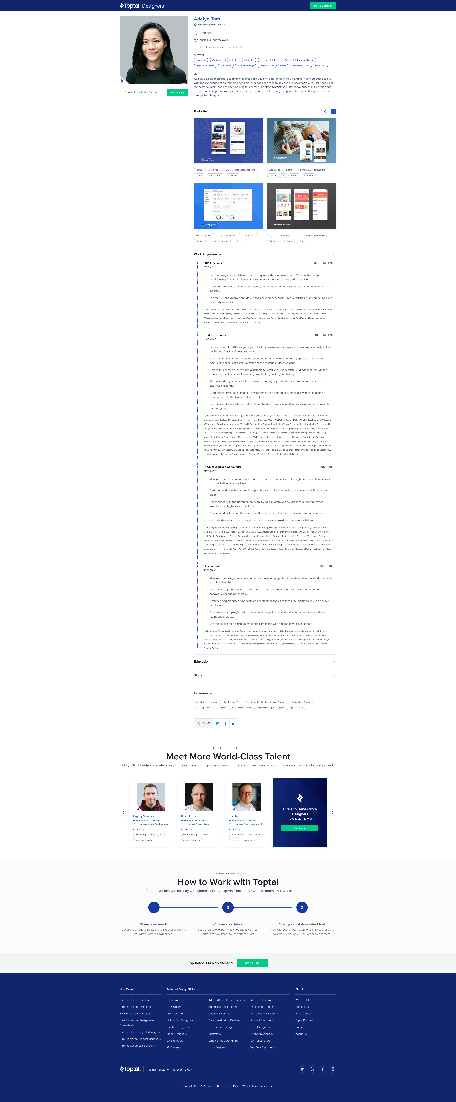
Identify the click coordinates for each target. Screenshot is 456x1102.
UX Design (249, 59)
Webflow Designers (262, 1047)
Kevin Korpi (188, 816)
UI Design (233, 59)
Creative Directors (219, 1013)
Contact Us (302, 1007)
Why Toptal (302, 1000)
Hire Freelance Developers (136, 1000)
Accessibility (268, 1086)
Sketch (234, 840)
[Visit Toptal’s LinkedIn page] (302, 1069)
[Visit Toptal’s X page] (312, 1069)
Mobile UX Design (283, 59)
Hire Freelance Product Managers (140, 1039)
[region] (265, 180)
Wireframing (217, 59)
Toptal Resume (304, 1020)
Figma (283, 65)
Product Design (267, 65)
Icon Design (225, 65)
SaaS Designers (260, 1027)
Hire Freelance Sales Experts (137, 1045)
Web (161, 834)
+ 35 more (303, 240)
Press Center (303, 1013)
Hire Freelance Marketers (135, 1013)
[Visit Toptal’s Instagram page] (332, 1069)
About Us (301, 1034)
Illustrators (214, 1034)
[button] (265, 254)
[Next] (333, 111)
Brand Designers (176, 1034)
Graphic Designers (177, 1027)
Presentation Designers (264, 1013)
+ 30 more (239, 240)
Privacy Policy (232, 1086)
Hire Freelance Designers (135, 1007)
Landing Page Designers (223, 1040)
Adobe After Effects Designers (226, 1000)
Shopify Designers (261, 1034)
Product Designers (261, 1020)
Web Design (254, 834)
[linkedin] (234, 723)
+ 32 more (232, 175)
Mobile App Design (205, 65)
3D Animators (174, 1047)
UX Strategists (174, 1040)
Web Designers (175, 1013)
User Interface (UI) (143, 840)
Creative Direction (192, 840)
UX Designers (174, 1000)
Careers (300, 1027)
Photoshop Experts (261, 1007)
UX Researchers (260, 1040)
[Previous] (325, 111)
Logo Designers (218, 1047)
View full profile (150, 797)
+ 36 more (309, 175)
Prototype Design (305, 59)
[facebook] (225, 723)
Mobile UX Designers (263, 1000)
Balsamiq (248, 840)
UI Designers (174, 1007)
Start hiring (252, 963)
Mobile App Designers (179, 1020)
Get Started (300, 828)
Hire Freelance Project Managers (140, 1032)
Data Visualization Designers (225, 1020)
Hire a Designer (323, 5)
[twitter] (217, 723)
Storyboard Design (301, 65)
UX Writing (320, 65)
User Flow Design (245, 65)
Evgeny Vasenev (143, 816)
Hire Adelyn (177, 92)
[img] (209, 24)
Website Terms (250, 1086)
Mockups (264, 59)
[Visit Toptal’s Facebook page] (322, 1069)
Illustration (201, 59)
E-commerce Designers (222, 1027)
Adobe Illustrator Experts (223, 1007)
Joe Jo (233, 816)
